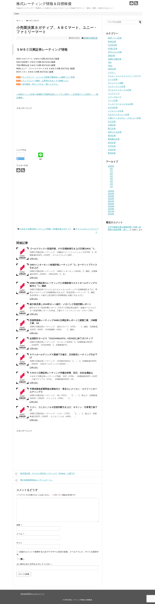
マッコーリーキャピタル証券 (120, 104)
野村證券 (112, 153)
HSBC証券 (112, 49)
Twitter (16, 14)
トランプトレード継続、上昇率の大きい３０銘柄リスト (44, 81)
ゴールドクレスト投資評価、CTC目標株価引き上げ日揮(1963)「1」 (63, 248)
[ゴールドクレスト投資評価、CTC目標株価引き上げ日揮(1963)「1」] (22, 254)
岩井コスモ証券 (114, 132)
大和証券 (112, 125)
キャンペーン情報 (115, 83)
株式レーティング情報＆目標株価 (43, 4)
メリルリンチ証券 (115, 111)
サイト (19, 543)
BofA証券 (112, 42)
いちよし (112, 72)
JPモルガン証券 (115, 52)
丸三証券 (112, 122)
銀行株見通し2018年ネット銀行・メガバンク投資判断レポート (60, 304)
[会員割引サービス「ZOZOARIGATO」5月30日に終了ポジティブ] (22, 343)
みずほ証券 (113, 108)
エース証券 (113, 79)
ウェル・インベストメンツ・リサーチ (124, 76)
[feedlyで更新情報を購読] (131, 3)
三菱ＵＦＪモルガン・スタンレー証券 (124, 118)
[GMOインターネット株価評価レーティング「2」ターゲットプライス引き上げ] (22, 270)
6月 (111, 174)
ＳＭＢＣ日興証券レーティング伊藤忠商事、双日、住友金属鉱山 (61, 373)
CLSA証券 (112, 45)
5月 (111, 176)
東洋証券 (112, 136)
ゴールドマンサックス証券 (119, 90)
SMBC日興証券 (90, 38)
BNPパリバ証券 (115, 38)
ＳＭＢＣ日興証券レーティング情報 (35, 229)
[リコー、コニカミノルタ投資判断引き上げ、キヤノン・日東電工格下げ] (22, 412)
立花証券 (112, 150)
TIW (109, 62)
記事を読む (34, 259)
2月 (111, 184)
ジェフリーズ (114, 93)
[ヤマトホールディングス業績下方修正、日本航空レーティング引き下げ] (22, 359)
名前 (19, 525)
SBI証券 (111, 56)
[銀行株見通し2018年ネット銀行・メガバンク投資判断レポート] (22, 309)
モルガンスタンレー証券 (118, 115)
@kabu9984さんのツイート (32, 594)
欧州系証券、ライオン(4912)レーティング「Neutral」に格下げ (47, 473)
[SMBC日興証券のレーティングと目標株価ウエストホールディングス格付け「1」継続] (22, 288)
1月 (111, 187)
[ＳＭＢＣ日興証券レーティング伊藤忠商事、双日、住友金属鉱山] (22, 378)
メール (20, 534)
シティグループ (114, 97)
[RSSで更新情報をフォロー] (136, 3)
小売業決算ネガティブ (61, 229)
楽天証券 (112, 143)
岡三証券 (112, 129)
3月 (111, 181)
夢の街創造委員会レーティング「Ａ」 (36, 480)
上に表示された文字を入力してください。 (34, 564)
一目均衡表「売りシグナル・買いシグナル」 (39, 84)
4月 (111, 179)
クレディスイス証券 (116, 86)
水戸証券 (112, 146)
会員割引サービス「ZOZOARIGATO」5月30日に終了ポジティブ (61, 338)
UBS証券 (112, 69)
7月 (111, 171)
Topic (110, 66)
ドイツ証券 (113, 100)
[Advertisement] (36, 127)
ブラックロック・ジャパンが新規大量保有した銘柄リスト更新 (47, 77)
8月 (111, 169)
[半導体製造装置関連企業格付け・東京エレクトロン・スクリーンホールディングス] (22, 394)
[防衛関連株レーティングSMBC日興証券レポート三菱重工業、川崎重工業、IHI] (22, 325)
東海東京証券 (114, 139)
